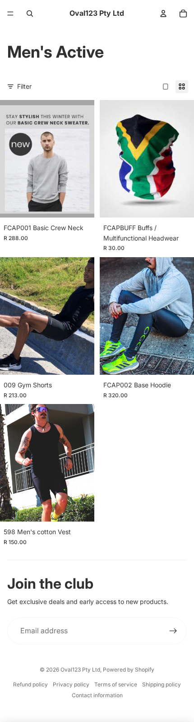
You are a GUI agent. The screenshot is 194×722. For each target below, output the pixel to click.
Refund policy (30, 684)
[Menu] (10, 13)
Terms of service (115, 684)
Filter (24, 86)
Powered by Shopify (128, 669)
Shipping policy (161, 684)
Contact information (97, 695)
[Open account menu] (163, 13)
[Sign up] (173, 631)
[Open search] (30, 13)
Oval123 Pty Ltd (80, 669)
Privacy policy (71, 684)
